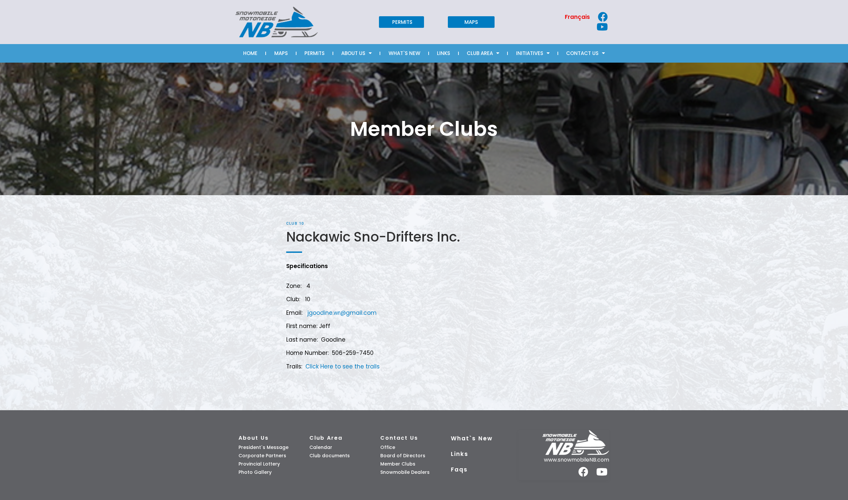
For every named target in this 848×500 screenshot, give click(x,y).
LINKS (443, 53)
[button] (401, 22)
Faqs (459, 469)
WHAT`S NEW (404, 53)
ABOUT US (353, 53)
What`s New (472, 438)
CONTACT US (582, 53)
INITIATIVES (529, 53)
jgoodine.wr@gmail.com (342, 313)
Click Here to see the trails (342, 366)
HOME (250, 53)
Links (459, 454)
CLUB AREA (480, 53)
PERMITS (314, 53)
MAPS (281, 53)
